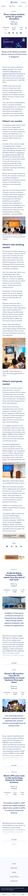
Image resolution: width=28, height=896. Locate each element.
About (14, 864)
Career (14, 872)
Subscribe (14, 868)
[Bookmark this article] (26, 28)
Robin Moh (14, 24)
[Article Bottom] (14, 535)
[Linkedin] (17, 33)
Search (4, 894)
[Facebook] (9, 33)
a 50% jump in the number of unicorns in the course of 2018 (13, 74)
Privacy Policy (14, 876)
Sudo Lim (14, 688)
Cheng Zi (14, 586)
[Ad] (14, 557)
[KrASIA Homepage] (14, 2)
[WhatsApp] (21, 33)
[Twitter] (13, 33)
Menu (13, 894)
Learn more (11, 889)
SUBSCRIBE (23, 2)
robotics (14, 640)
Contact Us (14, 881)
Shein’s (8, 823)
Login (23, 894)
